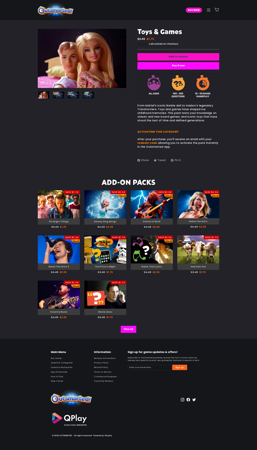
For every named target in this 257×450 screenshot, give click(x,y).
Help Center (57, 381)
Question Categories (62, 362)
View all (128, 329)
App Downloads (59, 372)
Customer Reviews (103, 381)
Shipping (142, 43)
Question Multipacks (61, 367)
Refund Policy (101, 367)
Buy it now (178, 66)
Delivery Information (104, 358)
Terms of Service (102, 372)
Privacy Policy (101, 362)
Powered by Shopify (102, 435)
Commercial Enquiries (105, 376)
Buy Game (56, 358)
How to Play (57, 376)
